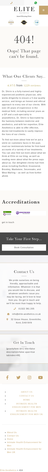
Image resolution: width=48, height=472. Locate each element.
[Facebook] (7, 377)
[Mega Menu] (43, 10)
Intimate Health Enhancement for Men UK (26, 412)
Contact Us (26, 396)
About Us (27, 392)
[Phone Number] (12, 3)
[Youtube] (40, 377)
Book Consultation (24, 247)
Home (26, 400)
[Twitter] (18, 377)
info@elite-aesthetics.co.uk (26, 314)
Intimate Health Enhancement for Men (26, 405)
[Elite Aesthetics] (19, 10)
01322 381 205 (26, 309)
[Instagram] (29, 377)
